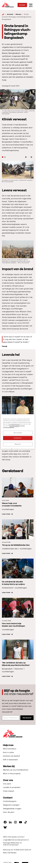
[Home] (3, 14)
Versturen (26, 718)
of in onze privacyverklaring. (14, 426)
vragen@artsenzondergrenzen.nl (16, 840)
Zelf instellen (18, 433)
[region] (18, 431)
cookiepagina (14, 426)
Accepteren (18, 438)
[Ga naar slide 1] (2, 157)
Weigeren (18, 444)
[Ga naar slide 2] (5, 157)
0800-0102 (7, 837)
